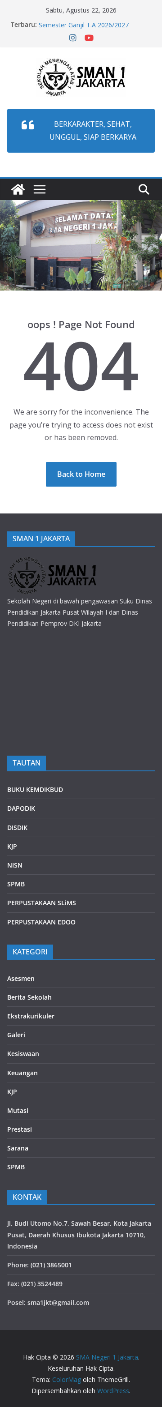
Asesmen (21, 978)
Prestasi (19, 1129)
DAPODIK (21, 808)
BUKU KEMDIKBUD (35, 789)
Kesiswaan (23, 1053)
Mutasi (17, 1110)
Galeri (16, 1035)
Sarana (17, 1148)
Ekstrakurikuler (30, 1016)
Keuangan (22, 1073)
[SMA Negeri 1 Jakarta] (18, 189)
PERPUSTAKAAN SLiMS (41, 902)
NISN (14, 865)
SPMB (16, 884)
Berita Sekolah (29, 997)
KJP (12, 846)
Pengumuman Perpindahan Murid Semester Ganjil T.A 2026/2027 (87, 23)
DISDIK (17, 827)
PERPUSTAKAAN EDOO (41, 922)
